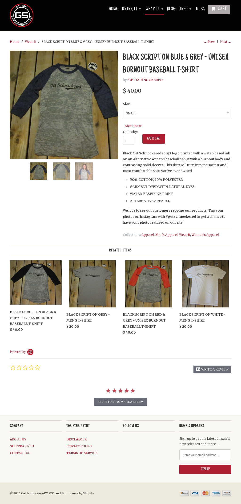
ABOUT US (18, 439)
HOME (113, 9)
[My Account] (197, 9)
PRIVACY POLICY (79, 446)
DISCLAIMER (76, 439)
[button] (212, 369)
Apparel (147, 235)
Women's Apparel (205, 235)
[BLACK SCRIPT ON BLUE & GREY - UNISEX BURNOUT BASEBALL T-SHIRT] (64, 105)
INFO (186, 9)
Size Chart (133, 126)
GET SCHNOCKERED (145, 80)
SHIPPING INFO (22, 446)
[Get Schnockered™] (36, 16)
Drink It (131, 9)
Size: (126, 104)
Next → (225, 42)
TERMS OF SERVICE (81, 453)
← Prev (209, 42)
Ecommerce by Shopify (77, 493)
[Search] (203, 9)
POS (52, 493)
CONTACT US (20, 453)
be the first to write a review (121, 401)
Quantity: (130, 132)
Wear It (155, 9)
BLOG (171, 9)
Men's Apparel (166, 235)
